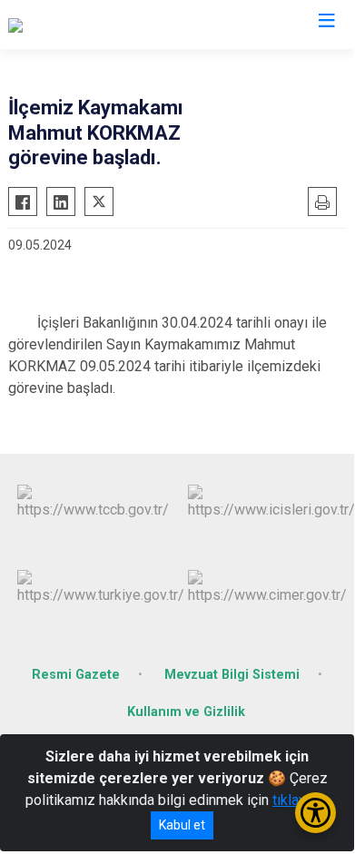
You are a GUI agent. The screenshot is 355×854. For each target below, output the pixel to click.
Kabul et (182, 825)
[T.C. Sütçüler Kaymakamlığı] (92, 24)
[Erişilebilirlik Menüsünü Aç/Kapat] (315, 812)
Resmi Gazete (76, 674)
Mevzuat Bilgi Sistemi (232, 674)
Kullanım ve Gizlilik (186, 712)
